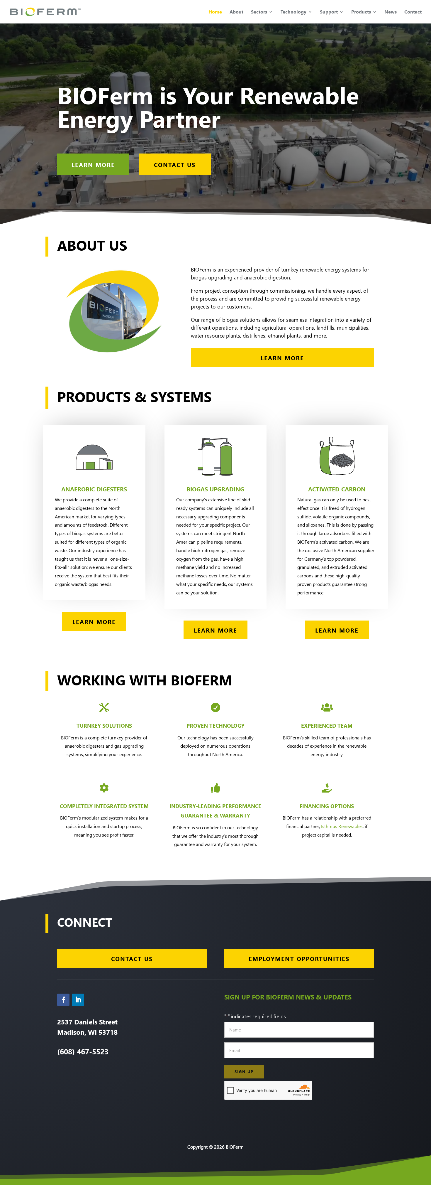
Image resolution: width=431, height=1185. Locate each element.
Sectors (259, 12)
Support (329, 12)
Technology (293, 12)
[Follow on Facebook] (63, 1000)
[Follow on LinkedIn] (78, 1000)
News (390, 12)
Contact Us (175, 164)
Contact (413, 12)
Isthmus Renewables (342, 826)
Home (215, 12)
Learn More (93, 164)
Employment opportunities (299, 958)
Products (361, 12)
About (236, 12)
